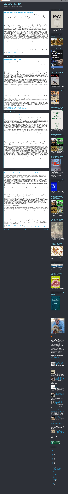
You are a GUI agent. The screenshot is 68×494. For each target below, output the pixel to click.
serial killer (25, 108)
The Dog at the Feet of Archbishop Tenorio (58, 417)
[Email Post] (22, 52)
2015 (53, 455)
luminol (23, 108)
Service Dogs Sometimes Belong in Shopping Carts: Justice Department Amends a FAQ (59, 386)
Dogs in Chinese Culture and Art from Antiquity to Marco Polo (59, 371)
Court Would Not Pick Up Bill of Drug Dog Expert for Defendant (18, 12)
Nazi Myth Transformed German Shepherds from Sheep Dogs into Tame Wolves (59, 402)
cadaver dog (9, 108)
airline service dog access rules (19, 226)
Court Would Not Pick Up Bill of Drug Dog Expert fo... (57, 469)
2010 (53, 462)
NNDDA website (33, 48)
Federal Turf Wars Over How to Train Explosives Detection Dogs (59, 394)
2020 (53, 451)
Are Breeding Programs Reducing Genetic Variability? (16, 114)
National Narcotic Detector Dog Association (18, 53)
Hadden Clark (13, 108)
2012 (53, 459)
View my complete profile (55, 357)
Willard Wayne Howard (34, 53)
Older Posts (46, 229)
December (54, 464)
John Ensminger (54, 336)
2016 (53, 454)
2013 (53, 458)
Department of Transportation (28, 226)
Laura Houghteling (18, 108)
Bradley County (9, 53)
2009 (53, 463)
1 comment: (19, 52)
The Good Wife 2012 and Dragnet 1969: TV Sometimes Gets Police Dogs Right (59, 378)
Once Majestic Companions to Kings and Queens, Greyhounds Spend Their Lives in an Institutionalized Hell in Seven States (59, 432)
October (54, 467)
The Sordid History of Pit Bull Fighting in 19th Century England (59, 363)
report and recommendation (22, 48)
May (53, 484)
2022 (53, 450)
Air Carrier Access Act (10, 226)
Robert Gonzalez (28, 53)
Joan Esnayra (36, 226)
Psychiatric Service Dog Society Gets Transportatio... (56, 477)
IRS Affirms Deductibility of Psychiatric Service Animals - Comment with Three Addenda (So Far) (57, 424)
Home (26, 229)
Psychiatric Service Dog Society (43, 226)
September (54, 479)
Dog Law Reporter (12, 4)
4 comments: (19, 225)
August (54, 480)
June (54, 483)
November (54, 466)
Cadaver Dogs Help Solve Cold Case (12, 59)
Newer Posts (6, 229)
